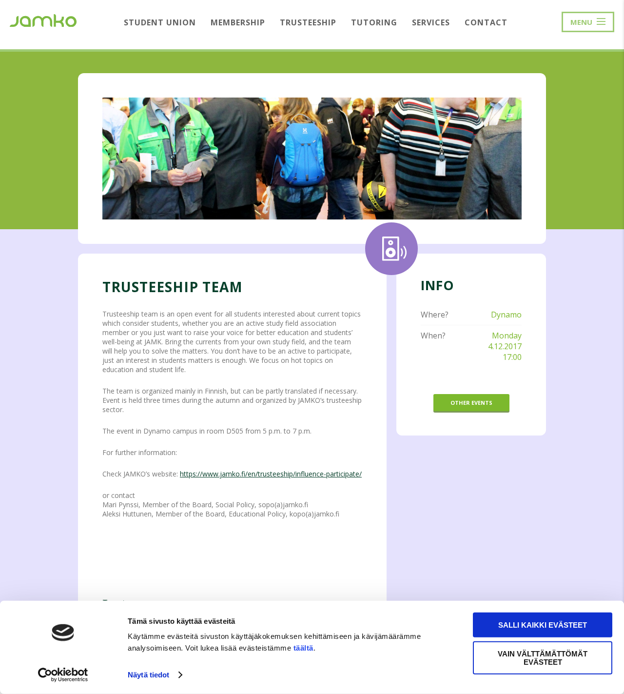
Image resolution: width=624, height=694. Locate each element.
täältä (303, 648)
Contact (486, 22)
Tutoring (374, 22)
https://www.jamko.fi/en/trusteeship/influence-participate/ (271, 473)
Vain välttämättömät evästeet (542, 657)
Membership (238, 22)
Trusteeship (308, 22)
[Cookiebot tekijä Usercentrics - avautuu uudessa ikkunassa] (63, 675)
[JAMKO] (43, 19)
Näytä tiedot (148, 675)
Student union (160, 22)
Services (431, 22)
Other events (471, 402)
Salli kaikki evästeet (542, 625)
